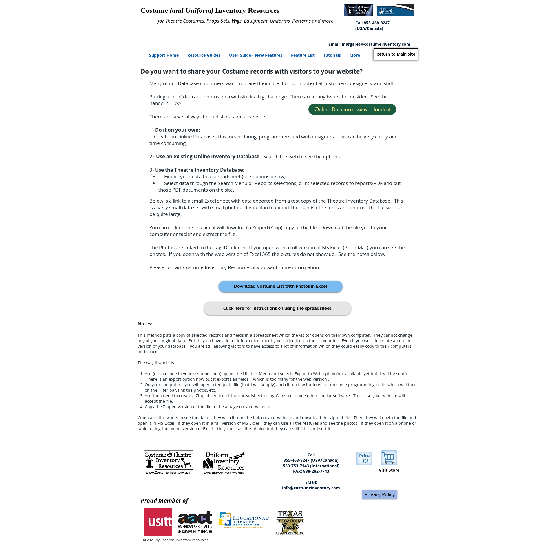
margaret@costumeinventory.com (376, 44)
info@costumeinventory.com (311, 487)
